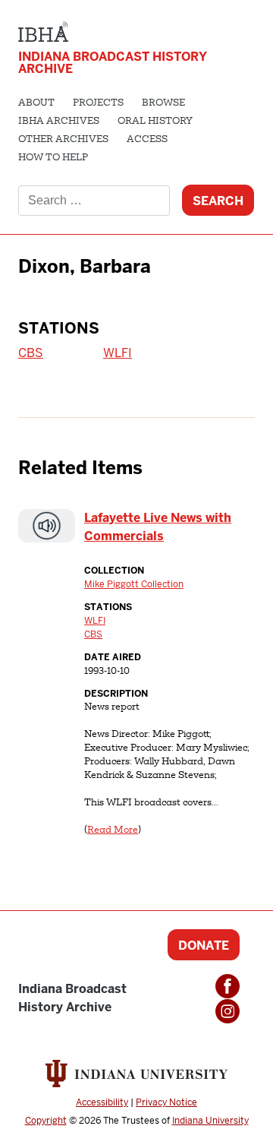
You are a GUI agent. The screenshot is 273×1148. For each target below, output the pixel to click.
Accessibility (102, 1102)
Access (147, 139)
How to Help (53, 158)
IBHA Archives (58, 121)
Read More (112, 830)
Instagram (227, 1011)
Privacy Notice (166, 1102)
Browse (163, 103)
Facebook (227, 986)
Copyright (46, 1121)
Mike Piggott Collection (134, 584)
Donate (203, 946)
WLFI (117, 353)
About (36, 103)
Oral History (155, 121)
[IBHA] (43, 30)
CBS (30, 353)
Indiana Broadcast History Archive (112, 63)
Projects (98, 103)
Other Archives (63, 139)
